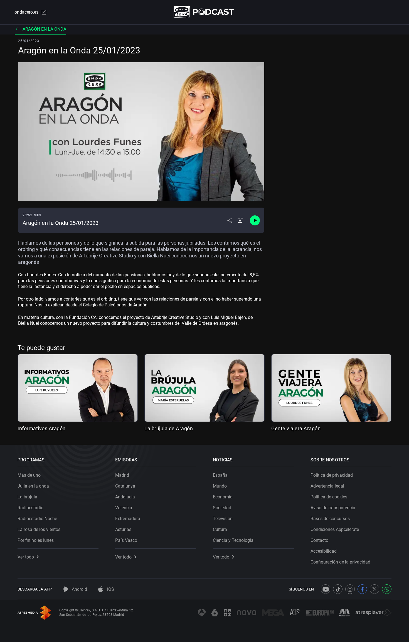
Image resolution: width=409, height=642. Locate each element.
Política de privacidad (332, 475)
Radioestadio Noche (37, 518)
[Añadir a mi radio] (240, 220)
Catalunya (125, 486)
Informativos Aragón (42, 428)
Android (79, 589)
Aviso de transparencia (333, 507)
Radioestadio (30, 507)
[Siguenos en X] (374, 589)
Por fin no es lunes (36, 540)
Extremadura (127, 518)
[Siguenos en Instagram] (350, 589)
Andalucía (125, 497)
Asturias (123, 529)
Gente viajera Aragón (296, 428)
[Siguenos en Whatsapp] (386, 589)
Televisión (223, 518)
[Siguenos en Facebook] (362, 589)
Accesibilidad (324, 551)
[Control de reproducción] (255, 220)
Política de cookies (329, 497)
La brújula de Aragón (168, 428)
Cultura (220, 529)
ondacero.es (26, 12)
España (220, 475)
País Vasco (126, 540)
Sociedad (222, 507)
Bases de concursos (330, 518)
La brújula (27, 497)
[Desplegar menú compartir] (229, 220)
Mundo (220, 486)
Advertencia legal (327, 486)
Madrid (122, 475)
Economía (223, 497)
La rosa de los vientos (39, 529)
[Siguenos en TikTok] (338, 589)
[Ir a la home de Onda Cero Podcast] (204, 12)
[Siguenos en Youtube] (325, 589)
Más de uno (29, 475)
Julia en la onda (33, 486)
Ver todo (26, 557)
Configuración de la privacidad (340, 562)
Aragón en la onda (44, 29)
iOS (110, 589)
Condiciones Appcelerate (335, 529)
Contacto (319, 540)
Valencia (123, 507)
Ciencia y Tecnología (233, 540)
